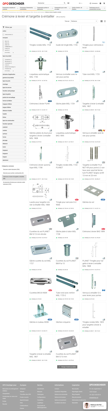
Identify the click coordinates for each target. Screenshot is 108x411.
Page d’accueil (5, 12)
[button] (94, 405)
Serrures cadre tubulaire (39, 12)
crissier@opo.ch (93, 397)
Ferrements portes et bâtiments (43, 8)
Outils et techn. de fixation (77, 8)
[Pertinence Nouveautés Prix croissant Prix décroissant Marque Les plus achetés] (84, 21)
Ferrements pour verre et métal (61, 8)
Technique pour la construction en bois (95, 8)
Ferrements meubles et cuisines (9, 8)
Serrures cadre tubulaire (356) (11, 169)
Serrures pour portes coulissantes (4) (13, 173)
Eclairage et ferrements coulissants (26, 8)
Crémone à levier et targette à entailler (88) (13, 177)
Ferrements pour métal (28, 12)
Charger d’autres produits (68, 367)
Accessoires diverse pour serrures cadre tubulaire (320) (14, 183)
